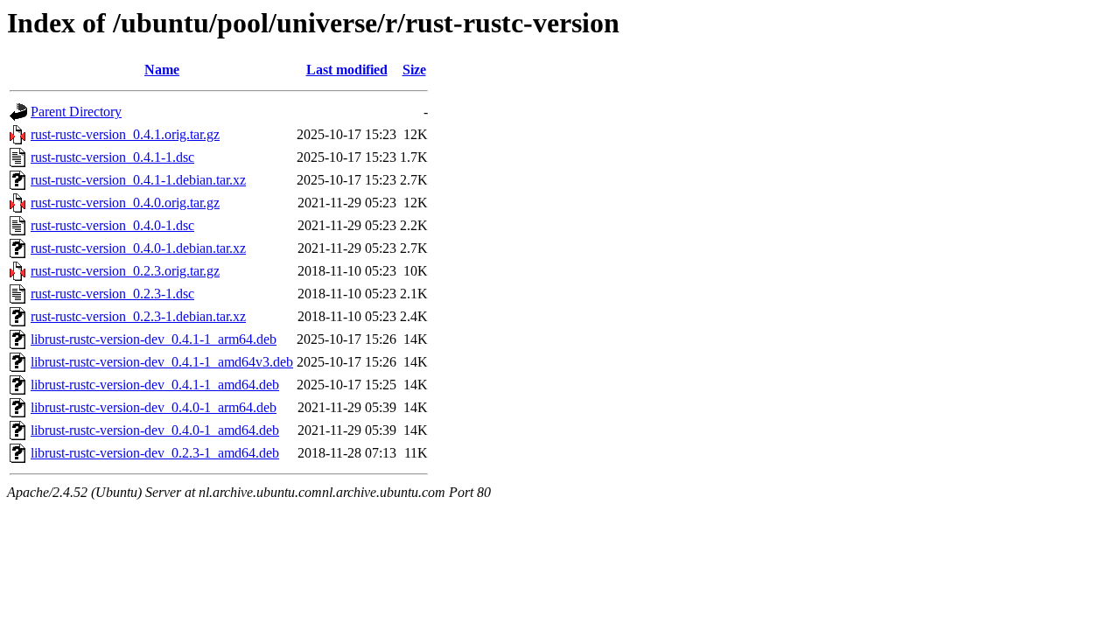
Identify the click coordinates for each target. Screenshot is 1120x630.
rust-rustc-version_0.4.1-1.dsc (112, 157)
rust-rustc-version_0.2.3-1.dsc (112, 293)
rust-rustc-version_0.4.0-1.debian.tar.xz (138, 248)
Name (161, 69)
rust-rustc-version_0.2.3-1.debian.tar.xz (138, 316)
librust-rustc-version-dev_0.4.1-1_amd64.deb (155, 384)
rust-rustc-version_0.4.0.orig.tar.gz (125, 202)
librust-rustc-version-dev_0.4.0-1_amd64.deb (155, 430)
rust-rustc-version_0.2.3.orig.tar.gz (125, 270)
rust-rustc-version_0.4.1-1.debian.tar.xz (138, 179)
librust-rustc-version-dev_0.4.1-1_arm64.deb (153, 339)
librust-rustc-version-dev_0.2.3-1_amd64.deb (155, 452)
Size (414, 69)
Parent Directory (76, 111)
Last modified (347, 69)
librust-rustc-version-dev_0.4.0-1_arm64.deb (153, 407)
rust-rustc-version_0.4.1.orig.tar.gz (125, 134)
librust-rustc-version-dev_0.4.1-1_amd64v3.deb (162, 361)
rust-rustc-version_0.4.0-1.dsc (112, 225)
